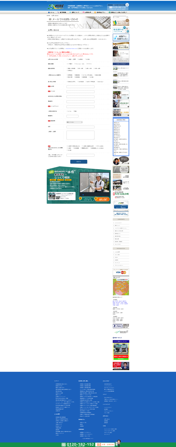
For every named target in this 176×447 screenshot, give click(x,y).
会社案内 (116, 260)
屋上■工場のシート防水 (84, 410)
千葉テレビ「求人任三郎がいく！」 (111, 399)
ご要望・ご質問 (52, 131)
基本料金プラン (118, 233)
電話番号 (50, 101)
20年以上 (70, 70)
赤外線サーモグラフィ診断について (63, 407)
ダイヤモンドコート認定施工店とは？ (63, 403)
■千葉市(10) (117, 142)
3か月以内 (81, 81)
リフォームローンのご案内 (109, 430)
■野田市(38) (117, 129)
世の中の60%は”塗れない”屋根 (62, 398)
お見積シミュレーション (61, 396)
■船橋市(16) (117, 132)
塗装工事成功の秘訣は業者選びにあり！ (64, 389)
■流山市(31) (117, 127)
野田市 (114, 302)
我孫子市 (124, 301)
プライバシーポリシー (119, 265)
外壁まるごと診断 (59, 393)
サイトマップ (117, 262)
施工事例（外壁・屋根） (83, 380)
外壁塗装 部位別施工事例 (85, 384)
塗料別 (81, 424)
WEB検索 (76, 148)
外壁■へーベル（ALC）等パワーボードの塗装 (89, 407)
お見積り (81, 59)
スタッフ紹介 (117, 254)
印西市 (114, 303)
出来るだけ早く (72, 81)
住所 (49, 126)
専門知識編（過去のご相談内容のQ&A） (64, 431)
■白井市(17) (117, 137)
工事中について (59, 424)
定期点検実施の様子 (60, 409)
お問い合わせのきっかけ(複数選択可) (55, 148)
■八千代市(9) (117, 135)
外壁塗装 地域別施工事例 (85, 385)
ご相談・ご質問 (72, 59)
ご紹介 (69, 148)
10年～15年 (89, 68)
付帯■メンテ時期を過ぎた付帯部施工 (87, 414)
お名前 (51, 86)
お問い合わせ (107, 419)
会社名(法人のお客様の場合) (55, 96)
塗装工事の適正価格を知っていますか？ (64, 400)
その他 (87, 59)
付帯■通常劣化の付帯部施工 (85, 412)
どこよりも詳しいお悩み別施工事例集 (87, 389)
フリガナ (51, 91)
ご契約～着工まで (59, 422)
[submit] (127, 17)
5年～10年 (80, 68)
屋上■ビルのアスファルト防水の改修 (87, 409)
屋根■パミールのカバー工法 (85, 394)
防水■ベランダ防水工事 (84, 416)
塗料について (117, 225)
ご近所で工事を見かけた (74, 146)
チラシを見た (100, 146)
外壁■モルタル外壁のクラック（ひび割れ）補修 (89, 401)
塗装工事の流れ (118, 236)
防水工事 (70, 77)
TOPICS (116, 257)
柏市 (114, 301)
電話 (75, 111)
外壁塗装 (70, 75)
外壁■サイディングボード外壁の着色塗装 (88, 405)
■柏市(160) (116, 122)
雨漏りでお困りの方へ (60, 387)
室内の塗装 (98, 75)
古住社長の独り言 (107, 384)
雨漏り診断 (117, 238)
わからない (100, 81)
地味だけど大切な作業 (119, 230)
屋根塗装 (77, 75)
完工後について (59, 426)
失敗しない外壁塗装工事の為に (62, 418)
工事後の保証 (58, 427)
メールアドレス (53, 106)
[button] (81, 184)
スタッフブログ (118, 244)
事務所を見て (85, 148)
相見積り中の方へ (59, 385)
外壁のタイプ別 (83, 422)
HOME (48, 15)
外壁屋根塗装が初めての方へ (61, 384)
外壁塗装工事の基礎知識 (61, 417)
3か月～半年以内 (91, 81)
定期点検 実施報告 (118, 241)
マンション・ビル (79, 63)
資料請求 (106, 422)
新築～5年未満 (71, 68)
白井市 (122, 302)
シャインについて (118, 222)
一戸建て (70, 63)
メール (69, 111)
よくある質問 (57, 414)
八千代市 (121, 303)
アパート (89, 63)
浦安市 (117, 305)
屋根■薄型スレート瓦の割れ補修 (86, 398)
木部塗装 (77, 77)
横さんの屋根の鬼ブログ (109, 389)
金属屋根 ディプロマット (85, 432)
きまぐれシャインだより (109, 387)
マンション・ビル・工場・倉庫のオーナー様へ (65, 401)
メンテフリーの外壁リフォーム (120, 228)
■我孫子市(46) (117, 126)
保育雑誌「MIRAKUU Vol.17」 (110, 401)
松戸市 (116, 301)
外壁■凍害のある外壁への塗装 (86, 400)
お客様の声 (58, 410)
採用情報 (106, 420)
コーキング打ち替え (88, 75)
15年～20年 (97, 68)
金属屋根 (82, 426)
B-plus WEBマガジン (108, 397)
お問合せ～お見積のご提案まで (62, 420)
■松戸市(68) (117, 124)
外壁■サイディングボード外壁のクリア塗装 (88, 403)
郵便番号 (50, 115)
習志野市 (126, 303)
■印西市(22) (117, 134)
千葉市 (114, 305)
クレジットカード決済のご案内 (110, 429)
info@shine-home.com (71, 48)
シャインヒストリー (108, 385)
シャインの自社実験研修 (109, 391)
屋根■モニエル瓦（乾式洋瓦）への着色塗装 (88, 396)
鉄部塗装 (85, 77)
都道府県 (51, 120)
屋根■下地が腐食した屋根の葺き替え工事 (88, 393)
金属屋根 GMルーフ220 (85, 436)
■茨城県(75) (117, 147)
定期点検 (57, 429)
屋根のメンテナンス (60, 433)
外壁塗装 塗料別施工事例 (85, 387)
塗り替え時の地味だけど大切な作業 (63, 405)
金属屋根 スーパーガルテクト (86, 434)
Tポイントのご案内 (108, 432)
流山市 (120, 301)
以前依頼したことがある (97, 148)
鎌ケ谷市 (118, 302)
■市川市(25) (117, 131)
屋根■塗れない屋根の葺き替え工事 (87, 391)
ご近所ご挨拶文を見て (88, 146)
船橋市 (125, 302)
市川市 (117, 303)
